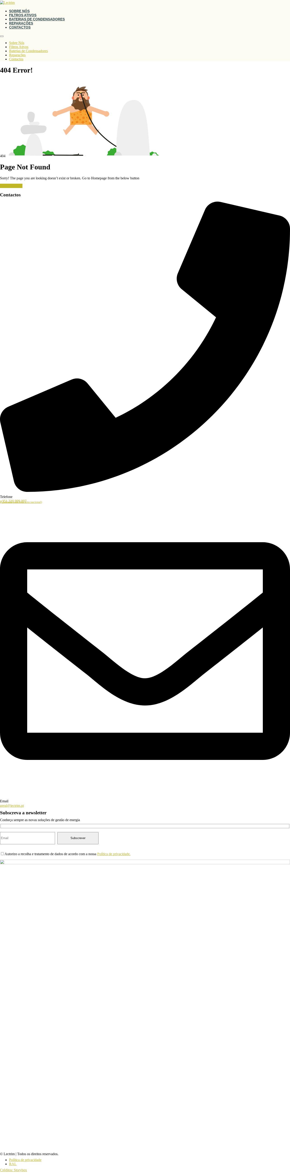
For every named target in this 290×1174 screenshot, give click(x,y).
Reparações (21, 23)
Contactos (20, 27)
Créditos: (7, 1170)
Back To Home (11, 186)
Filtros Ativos (22, 15)
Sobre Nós (19, 11)
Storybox (20, 1170)
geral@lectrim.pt (12, 806)
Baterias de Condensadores (37, 19)
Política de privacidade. (113, 854)
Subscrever (77, 838)
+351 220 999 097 (21, 501)
